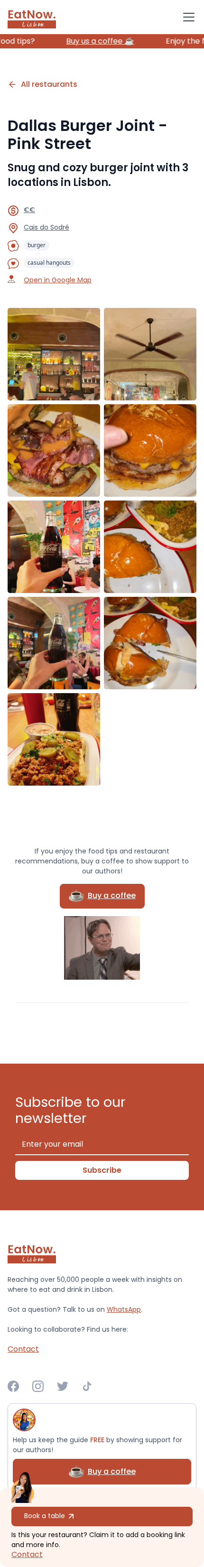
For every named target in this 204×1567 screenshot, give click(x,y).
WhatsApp (124, 1309)
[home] (32, 17)
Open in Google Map (58, 280)
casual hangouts (49, 263)
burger (37, 245)
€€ (29, 209)
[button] (186, 17)
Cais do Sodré (46, 227)
